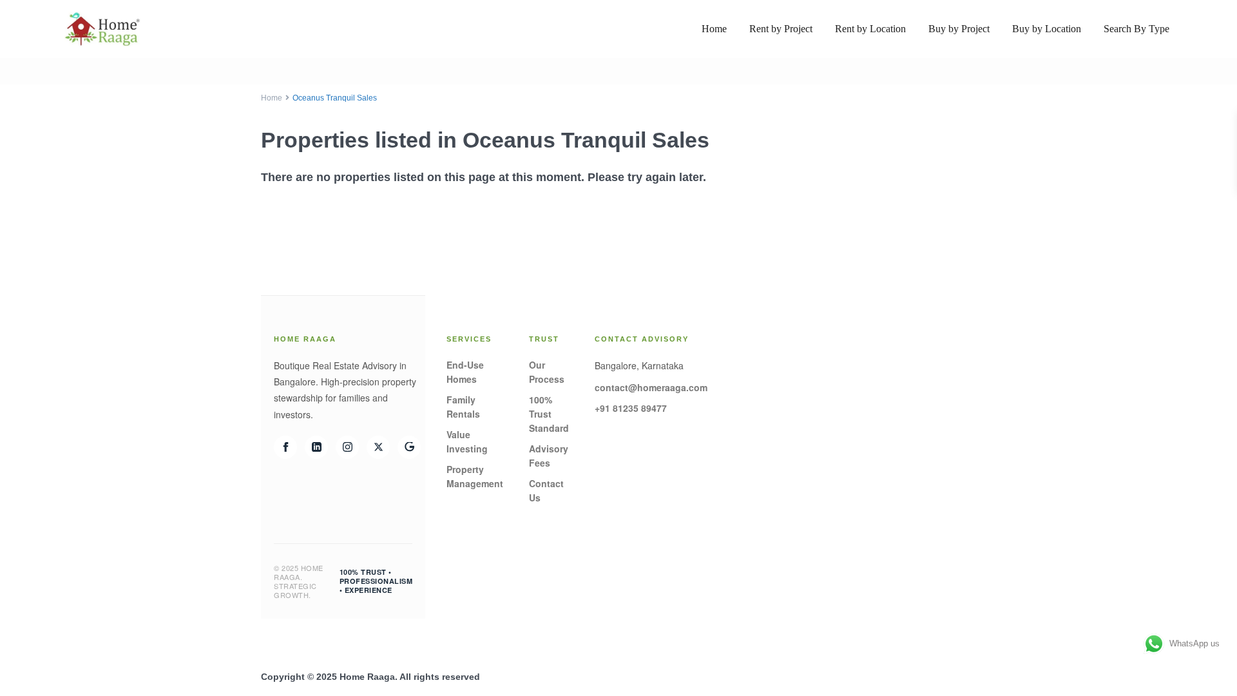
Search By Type (1136, 28)
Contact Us (546, 490)
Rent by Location (870, 28)
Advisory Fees (548, 455)
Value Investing (467, 441)
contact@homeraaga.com (651, 387)
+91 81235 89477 (631, 407)
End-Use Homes (465, 371)
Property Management (474, 476)
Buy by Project (959, 28)
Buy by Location (1046, 28)
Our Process (546, 371)
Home (714, 28)
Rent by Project (780, 28)
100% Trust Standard (549, 413)
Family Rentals (463, 406)
